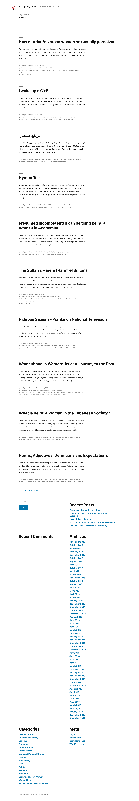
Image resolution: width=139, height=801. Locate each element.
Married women (51, 70)
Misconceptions (48, 299)
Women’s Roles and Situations (48, 68)
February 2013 (77, 708)
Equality (23, 439)
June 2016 (75, 587)
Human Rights (25, 751)
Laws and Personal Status (31, 754)
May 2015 (74, 623)
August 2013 (76, 689)
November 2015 (77, 607)
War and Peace (26, 780)
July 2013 (74, 692)
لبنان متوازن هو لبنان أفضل (81, 519)
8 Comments (67, 207)
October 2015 (76, 610)
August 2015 (76, 617)
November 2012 (77, 718)
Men (22, 68)
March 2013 (75, 705)
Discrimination (25, 70)
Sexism (59, 70)
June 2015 (75, 620)
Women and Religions (37, 390)
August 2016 (76, 584)
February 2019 (77, 551)
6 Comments (61, 439)
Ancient (23, 392)
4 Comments (63, 254)
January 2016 (76, 600)
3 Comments (69, 119)
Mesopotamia (71, 392)
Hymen (23, 207)
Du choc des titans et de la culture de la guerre (92, 522)
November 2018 (77, 555)
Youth (52, 439)
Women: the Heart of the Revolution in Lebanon (88, 514)
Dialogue (23, 741)
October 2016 (76, 581)
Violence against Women (31, 68)
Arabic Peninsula (31, 392)
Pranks (41, 348)
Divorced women (35, 70)
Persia (31, 395)
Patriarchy (35, 207)
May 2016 (74, 591)
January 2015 (76, 636)
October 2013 (76, 682)
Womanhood (56, 395)
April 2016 (75, 594)
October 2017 (76, 568)
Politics (22, 767)
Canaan (39, 392)
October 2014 (76, 646)
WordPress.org (77, 744)
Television (22, 301)
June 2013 (75, 695)
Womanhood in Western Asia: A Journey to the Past (66, 363)
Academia (24, 254)
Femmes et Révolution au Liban (85, 510)
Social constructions (68, 70)
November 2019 (77, 542)
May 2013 (74, 698)
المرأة (45, 161)
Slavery (35, 161)
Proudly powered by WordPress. (41, 794)
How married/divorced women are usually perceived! (68, 41)
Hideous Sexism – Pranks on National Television (63, 319)
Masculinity (24, 117)
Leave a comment (26, 74)
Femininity (24, 481)
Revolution (24, 770)
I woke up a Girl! (33, 90)
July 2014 (74, 653)
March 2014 (75, 666)
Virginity (52, 207)
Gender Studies (25, 390)
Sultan (75, 299)
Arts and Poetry (26, 734)
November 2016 (77, 578)
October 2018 (76, 558)
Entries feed (75, 737)
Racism (43, 254)
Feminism (64, 392)
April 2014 (75, 662)
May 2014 (74, 659)
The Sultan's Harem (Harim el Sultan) (53, 270)
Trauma (57, 348)
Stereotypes (69, 299)
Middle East (24, 161)
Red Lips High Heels (28, 6)
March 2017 (75, 574)
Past (20, 395)
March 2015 (75, 630)
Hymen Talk (30, 177)
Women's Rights (57, 119)
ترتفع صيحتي (29, 135)
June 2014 (75, 656)
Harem (23, 299)
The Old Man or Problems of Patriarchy (88, 525)
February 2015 (77, 633)
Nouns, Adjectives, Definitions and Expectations (63, 455)
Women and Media (36, 296)
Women (41, 161)
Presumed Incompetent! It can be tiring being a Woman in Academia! (62, 225)
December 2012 (77, 715)
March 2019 (75, 548)
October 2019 (76, 545)
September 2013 (78, 685)
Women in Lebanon (46, 119)
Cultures (44, 392)
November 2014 (77, 643)
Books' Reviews (53, 252)
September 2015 (78, 613)
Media (33, 299)
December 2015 (77, 604)
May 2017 (74, 571)
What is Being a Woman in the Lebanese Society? (64, 413)
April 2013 (75, 702)
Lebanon (43, 70)
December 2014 (77, 640)
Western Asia (48, 395)
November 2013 (77, 679)
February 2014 (77, 669)
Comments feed (77, 741)
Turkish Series (29, 301)
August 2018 (76, 561)
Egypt (58, 392)
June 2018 (75, 564)
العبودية (50, 161)
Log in (72, 734)
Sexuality (46, 207)
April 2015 (75, 627)
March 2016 (75, 597)
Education (24, 744)
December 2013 (77, 676)
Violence (63, 348)
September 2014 (78, 649)
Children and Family (28, 737)
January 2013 (76, 712)
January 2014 (76, 672)
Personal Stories (36, 117)
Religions (36, 395)
